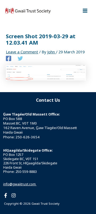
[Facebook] (8, 58)
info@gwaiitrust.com (20, 184)
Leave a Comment (22, 51)
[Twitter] (20, 58)
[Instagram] (13, 195)
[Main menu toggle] (85, 10)
